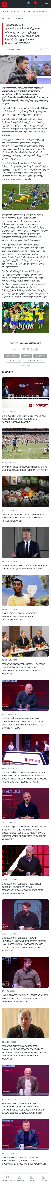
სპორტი (26, 356)
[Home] (4, 4)
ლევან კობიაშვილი (34, 361)
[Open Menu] (47, 4)
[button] (10, 11)
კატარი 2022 (20, 19)
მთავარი (6, 19)
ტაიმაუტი (25, 365)
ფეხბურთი (40, 356)
